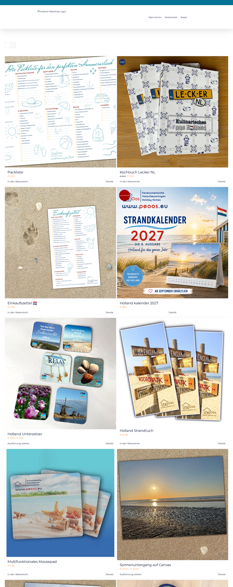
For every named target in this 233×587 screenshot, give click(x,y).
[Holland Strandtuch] (172, 372)
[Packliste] (60, 111)
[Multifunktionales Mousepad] (60, 503)
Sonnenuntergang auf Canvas (145, 565)
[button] (191, 17)
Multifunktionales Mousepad (32, 561)
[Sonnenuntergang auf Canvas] (172, 504)
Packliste (15, 172)
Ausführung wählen (19, 443)
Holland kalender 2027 (139, 303)
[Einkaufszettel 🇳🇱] (60, 242)
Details (109, 181)
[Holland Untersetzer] (60, 373)
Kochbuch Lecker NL (137, 172)
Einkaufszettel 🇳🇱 (22, 303)
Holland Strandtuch (136, 430)
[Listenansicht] (12, 45)
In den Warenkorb (18, 181)
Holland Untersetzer (25, 434)
